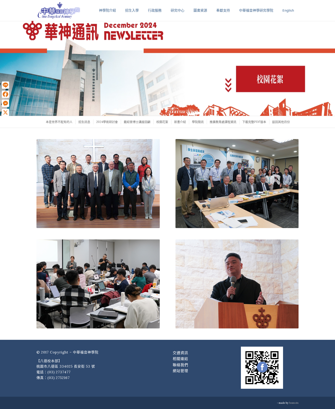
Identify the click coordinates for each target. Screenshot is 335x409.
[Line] (5, 85)
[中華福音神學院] (58, 10)
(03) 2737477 (59, 372)
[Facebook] (5, 94)
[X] (5, 112)
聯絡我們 (180, 365)
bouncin (294, 402)
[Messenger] (5, 103)
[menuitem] (59, 122)
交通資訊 (180, 353)
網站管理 (180, 370)
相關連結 (180, 358)
